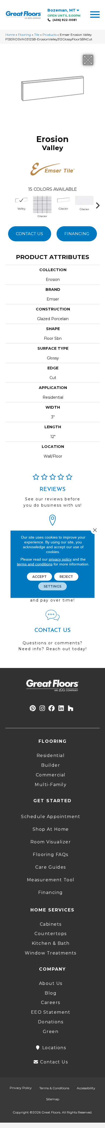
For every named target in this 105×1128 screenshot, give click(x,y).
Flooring (24, 35)
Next (100, 204)
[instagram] (42, 708)
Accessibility (86, 1088)
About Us (50, 983)
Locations (53, 1047)
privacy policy (60, 559)
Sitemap (52, 1099)
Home (10, 35)
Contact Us (29, 233)
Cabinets (51, 924)
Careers (50, 1002)
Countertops (50, 933)
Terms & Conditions (54, 1088)
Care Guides (50, 867)
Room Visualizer (50, 841)
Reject (66, 576)
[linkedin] (61, 708)
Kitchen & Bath (51, 943)
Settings (52, 586)
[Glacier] (42, 204)
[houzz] (71, 708)
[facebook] (52, 708)
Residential (51, 755)
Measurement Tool (51, 879)
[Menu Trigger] (95, 14)
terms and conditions (34, 564)
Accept (39, 576)
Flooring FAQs (50, 854)
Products (50, 35)
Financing (76, 233)
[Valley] (21, 200)
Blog (51, 993)
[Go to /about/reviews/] (52, 493)
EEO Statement (51, 1012)
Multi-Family (50, 784)
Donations (51, 1021)
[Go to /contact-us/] (52, 633)
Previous (8, 204)
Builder (50, 765)
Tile (36, 35)
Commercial (51, 774)
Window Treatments (50, 953)
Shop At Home (51, 829)
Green (51, 1031)
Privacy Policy (21, 1088)
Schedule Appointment (50, 816)
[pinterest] (33, 708)
